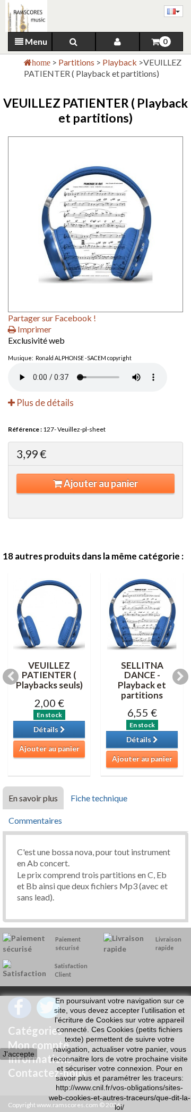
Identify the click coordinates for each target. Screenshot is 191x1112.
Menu (35, 41)
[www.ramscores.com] (23, 16)
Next (180, 677)
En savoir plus (33, 798)
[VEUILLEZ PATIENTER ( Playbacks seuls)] (49, 614)
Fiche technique (99, 798)
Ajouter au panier (100, 483)
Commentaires (35, 820)
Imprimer (33, 329)
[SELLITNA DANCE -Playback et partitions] (142, 614)
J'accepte (18, 1054)
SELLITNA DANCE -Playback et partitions (142, 680)
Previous (11, 677)
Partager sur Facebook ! (52, 318)
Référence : (25, 429)
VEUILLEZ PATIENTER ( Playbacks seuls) (49, 675)
